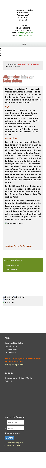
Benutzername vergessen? (15, 443)
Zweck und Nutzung (12, 269)
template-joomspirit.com (45, 326)
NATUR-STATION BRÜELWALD (13, 260)
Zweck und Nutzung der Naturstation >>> (19, 245)
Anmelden (9, 438)
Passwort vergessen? (13, 445)
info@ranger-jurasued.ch (26, 35)
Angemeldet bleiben (13, 433)
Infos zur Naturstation (13, 265)
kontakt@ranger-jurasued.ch (26, 33)
